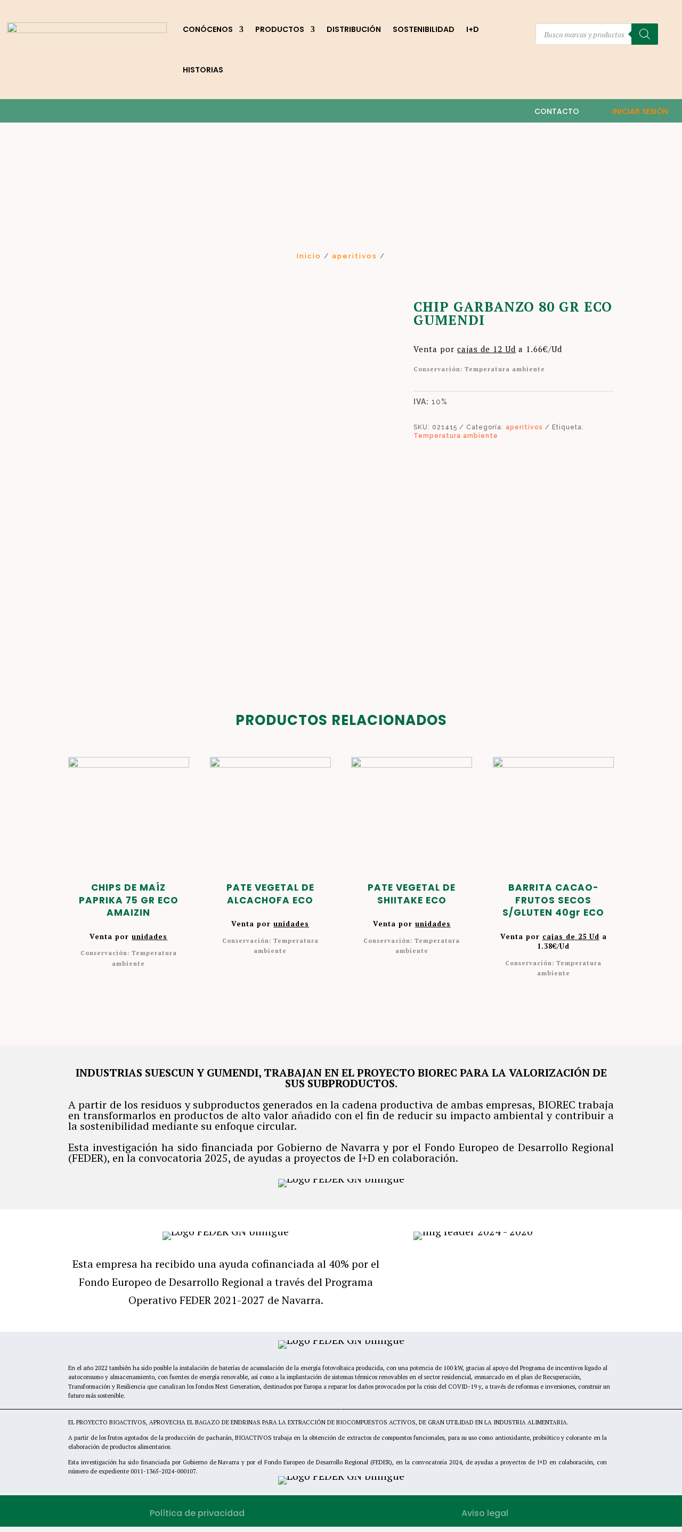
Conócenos (208, 29)
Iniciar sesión (640, 111)
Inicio (309, 256)
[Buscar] (644, 34)
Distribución (354, 29)
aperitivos (354, 256)
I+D (472, 29)
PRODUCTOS (279, 29)
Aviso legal (484, 1513)
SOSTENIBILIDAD (423, 29)
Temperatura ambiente (455, 435)
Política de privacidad (197, 1513)
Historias (203, 69)
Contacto (556, 111)
